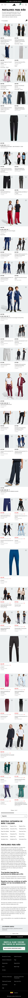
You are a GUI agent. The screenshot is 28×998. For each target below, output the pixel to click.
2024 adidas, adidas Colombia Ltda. (14, 996)
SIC (14, 984)
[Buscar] (22, 4)
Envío (3, 966)
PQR (3, 988)
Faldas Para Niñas (12, 836)
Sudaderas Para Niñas (13, 839)
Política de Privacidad (6, 981)
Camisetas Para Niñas (22, 839)
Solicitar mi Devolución (6, 959)
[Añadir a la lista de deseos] (12, 25)
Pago (15, 959)
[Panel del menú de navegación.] (2, 4)
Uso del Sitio (4, 984)
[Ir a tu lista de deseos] (5, 4)
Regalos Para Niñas (4, 834)
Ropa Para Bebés (5, 831)
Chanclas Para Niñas (22, 831)
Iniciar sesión (8, 936)
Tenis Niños (12, 831)
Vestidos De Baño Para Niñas (5, 836)
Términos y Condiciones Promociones (19, 977)
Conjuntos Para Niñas (13, 829)
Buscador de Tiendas (6, 956)
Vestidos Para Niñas (4, 826)
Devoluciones (4, 963)
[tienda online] (14, 5)
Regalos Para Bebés (13, 826)
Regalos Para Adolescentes (22, 826)
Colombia (16, 992)
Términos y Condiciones (7, 976)
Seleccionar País (17, 981)
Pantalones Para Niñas (23, 829)
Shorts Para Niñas (21, 834)
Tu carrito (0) (20, 936)
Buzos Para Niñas (21, 836)
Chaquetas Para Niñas (13, 834)
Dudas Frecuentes (17, 956)
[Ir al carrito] (25, 4)
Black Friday (16, 966)
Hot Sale (4, 970)
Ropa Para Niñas (5, 828)
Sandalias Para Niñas (4, 839)
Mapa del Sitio (17, 963)
